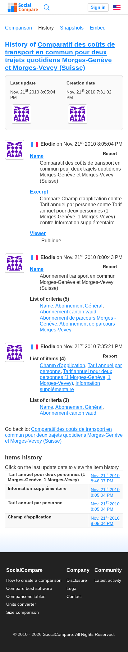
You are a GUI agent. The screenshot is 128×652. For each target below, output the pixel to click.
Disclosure (76, 580)
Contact (74, 596)
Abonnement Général (79, 305)
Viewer (38, 233)
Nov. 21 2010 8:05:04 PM (105, 506)
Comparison (18, 27)
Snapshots (72, 27)
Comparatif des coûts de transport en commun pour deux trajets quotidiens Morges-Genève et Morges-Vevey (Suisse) (60, 56)
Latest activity (107, 580)
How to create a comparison (34, 580)
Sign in (98, 7)
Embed (98, 27)
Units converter (21, 604)
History (46, 27)
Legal (71, 588)
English (117, 7)
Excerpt (39, 191)
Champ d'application (62, 365)
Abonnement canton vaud (68, 311)
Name (36, 156)
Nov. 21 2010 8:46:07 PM (105, 478)
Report (110, 153)
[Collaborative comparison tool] (23, 7)
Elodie (47, 144)
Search (47, 7)
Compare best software (29, 588)
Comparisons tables (25, 596)
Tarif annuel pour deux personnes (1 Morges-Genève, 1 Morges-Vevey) (76, 377)
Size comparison (22, 612)
